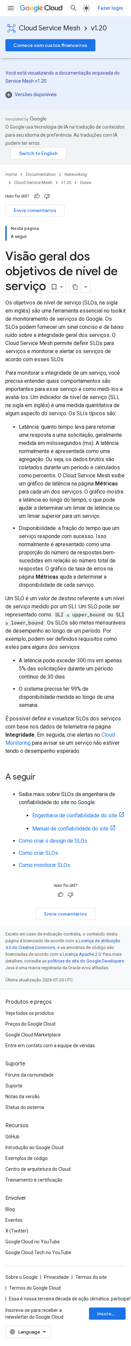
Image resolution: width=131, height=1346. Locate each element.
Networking (75, 174)
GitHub (12, 1136)
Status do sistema (24, 1107)
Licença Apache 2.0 (82, 954)
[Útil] (37, 196)
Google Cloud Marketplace (33, 1034)
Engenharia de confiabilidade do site (74, 815)
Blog (10, 1209)
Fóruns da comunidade (29, 1075)
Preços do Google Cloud (30, 1024)
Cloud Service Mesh (49, 28)
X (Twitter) (16, 1231)
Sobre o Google (21, 1277)
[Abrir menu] (10, 8)
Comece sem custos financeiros (50, 45)
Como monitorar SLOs (44, 865)
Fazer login (110, 8)
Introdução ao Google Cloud (34, 1147)
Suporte (14, 1085)
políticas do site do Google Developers (86, 961)
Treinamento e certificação (33, 1180)
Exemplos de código (26, 1158)
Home (11, 174)
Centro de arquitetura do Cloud (38, 1169)
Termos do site (91, 1277)
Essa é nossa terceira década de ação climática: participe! (69, 1298)
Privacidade (56, 1277)
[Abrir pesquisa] (74, 8)
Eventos (14, 1220)
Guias (85, 182)
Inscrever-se (111, 1314)
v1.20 (99, 28)
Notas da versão (22, 1096)
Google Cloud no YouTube (32, 1241)
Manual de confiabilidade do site (70, 828)
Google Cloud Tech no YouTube (38, 1252)
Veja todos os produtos (29, 1013)
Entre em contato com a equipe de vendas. (50, 1045)
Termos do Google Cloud (35, 1288)
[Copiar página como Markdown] (75, 287)
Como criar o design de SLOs (53, 841)
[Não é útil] (47, 196)
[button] (65, 94)
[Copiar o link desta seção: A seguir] (42, 777)
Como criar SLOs (38, 853)
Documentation (41, 174)
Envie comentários (35, 210)
